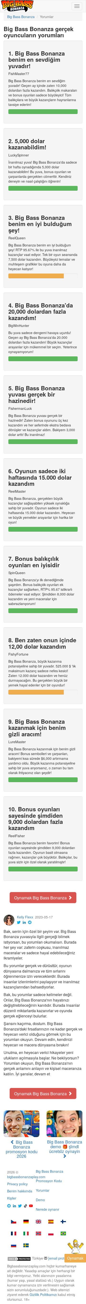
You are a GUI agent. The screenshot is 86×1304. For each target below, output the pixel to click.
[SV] (26, 1246)
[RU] (13, 1246)
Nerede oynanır (47, 1209)
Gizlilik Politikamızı (43, 1294)
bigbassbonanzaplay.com (26, 1176)
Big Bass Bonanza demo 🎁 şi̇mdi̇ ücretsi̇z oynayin (64, 1146)
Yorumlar (42, 1190)
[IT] (26, 1234)
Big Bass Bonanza (49, 1171)
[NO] (38, 1234)
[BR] (63, 1234)
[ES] (51, 1222)
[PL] (51, 1234)
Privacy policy (17, 1183)
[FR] (13, 1234)
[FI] (63, 1222)
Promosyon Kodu (49, 1180)
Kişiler (11, 1198)
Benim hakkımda (19, 1191)
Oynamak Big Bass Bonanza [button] (41, 898)
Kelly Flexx (25, 917)
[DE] (26, 1222)
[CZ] (13, 1222)
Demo (40, 1199)
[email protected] (61, 1258)
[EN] (38, 1222)
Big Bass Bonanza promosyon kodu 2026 (22, 1149)
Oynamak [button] (75, 1258)
